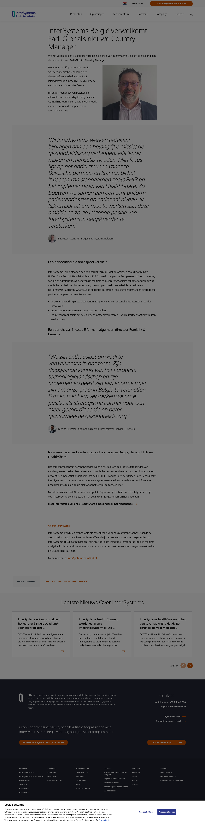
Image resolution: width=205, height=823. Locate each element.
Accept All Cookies (167, 812)
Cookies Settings (146, 812)
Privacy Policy (104, 820)
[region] (102, 811)
